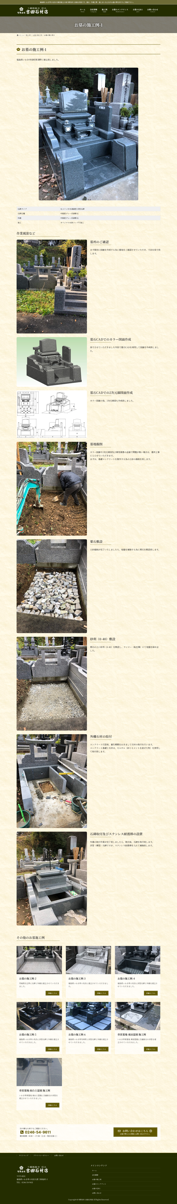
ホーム (94, 1170)
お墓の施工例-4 (126, 978)
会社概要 (95, 1175)
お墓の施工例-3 (77, 978)
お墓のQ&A (96, 1188)
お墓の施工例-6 (77, 1034)
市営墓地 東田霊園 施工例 (132, 1034)
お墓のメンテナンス (99, 1184)
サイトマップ (23, 1155)
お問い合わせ (58, 1155)
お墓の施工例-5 (27, 1034)
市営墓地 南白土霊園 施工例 (34, 1090)
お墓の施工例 (96, 1179)
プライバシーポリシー (41, 1155)
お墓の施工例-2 (27, 978)
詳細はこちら (52, 993)
